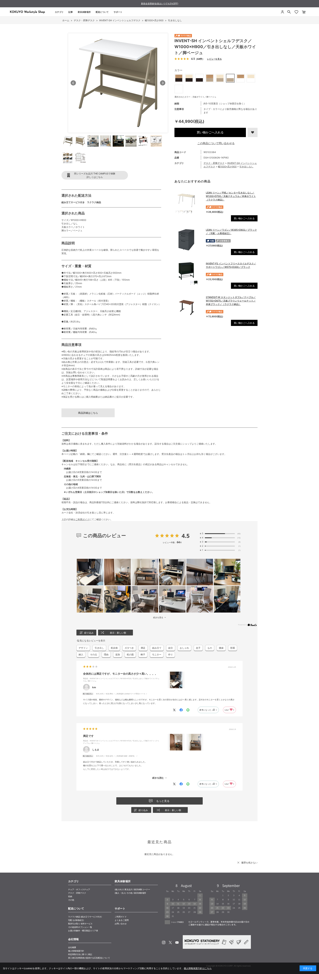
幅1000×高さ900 (227, 166)
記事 (70, 12)
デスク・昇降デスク (214, 163)
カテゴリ (59, 12)
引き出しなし (246, 166)
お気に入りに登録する (253, 132)
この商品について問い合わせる (216, 143)
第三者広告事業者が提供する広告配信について (89, 958)
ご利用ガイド (82, 519)
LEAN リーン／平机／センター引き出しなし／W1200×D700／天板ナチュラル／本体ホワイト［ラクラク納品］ (231, 196)
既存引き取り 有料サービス (80, 923)
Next (162, 83)
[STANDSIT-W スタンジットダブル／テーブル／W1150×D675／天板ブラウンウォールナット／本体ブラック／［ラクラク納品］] (188, 307)
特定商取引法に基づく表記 (80, 954)
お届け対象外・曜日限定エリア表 (83, 930)
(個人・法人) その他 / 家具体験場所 (130, 893)
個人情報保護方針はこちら (198, 968)
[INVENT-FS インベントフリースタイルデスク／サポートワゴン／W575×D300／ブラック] (188, 273)
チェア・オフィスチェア (79, 889)
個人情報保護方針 (76, 951)
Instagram (163, 942)
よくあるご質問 (122, 920)
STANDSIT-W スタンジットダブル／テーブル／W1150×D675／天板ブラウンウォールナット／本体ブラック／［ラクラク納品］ (231, 301)
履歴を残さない (249, 862)
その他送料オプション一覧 (80, 927)
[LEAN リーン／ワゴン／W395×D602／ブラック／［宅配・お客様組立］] (188, 240)
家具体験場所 (84, 12)
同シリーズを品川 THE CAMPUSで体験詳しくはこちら (94, 175)
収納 (70, 896)
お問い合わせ (121, 923)
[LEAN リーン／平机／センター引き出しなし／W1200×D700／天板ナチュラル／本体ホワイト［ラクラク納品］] (188, 202)
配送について (102, 12)
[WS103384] (67, 141)
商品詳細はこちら (88, 412)
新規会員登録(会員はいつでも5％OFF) (159, 3)
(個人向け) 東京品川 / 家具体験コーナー (132, 889)
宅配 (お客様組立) (76, 920)
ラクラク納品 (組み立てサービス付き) (85, 916)
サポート (118, 12)
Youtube (176, 942)
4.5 (186, 536)
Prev (73, 83)
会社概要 (72, 947)
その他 (71, 900)
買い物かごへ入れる (210, 132)
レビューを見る (214, 58)
